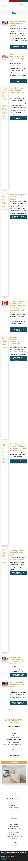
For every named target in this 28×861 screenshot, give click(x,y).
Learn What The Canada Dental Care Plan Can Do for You (18, 329)
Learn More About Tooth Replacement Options (18, 217)
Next (16, 709)
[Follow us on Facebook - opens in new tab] (12, 845)
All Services (14, 815)
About (13, 821)
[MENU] (25, 4)
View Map (14, 729)
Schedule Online (23, 1)
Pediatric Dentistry (14, 811)
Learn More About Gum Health (18, 47)
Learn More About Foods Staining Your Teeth (18, 703)
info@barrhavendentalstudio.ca (14, 758)
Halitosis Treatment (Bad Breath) (14, 809)
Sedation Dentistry (14, 807)
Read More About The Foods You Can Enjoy (18, 675)
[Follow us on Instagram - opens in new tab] (16, 845)
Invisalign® (14, 805)
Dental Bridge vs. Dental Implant (18, 117)
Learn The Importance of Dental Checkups (18, 573)
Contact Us (14, 838)
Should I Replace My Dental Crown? (18, 80)
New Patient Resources (14, 828)
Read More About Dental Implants (18, 461)
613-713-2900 (5, 1)
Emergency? (14, 1)
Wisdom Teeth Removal (14, 813)
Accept (4, 858)
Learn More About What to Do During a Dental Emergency (18, 359)
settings (12, 856)
